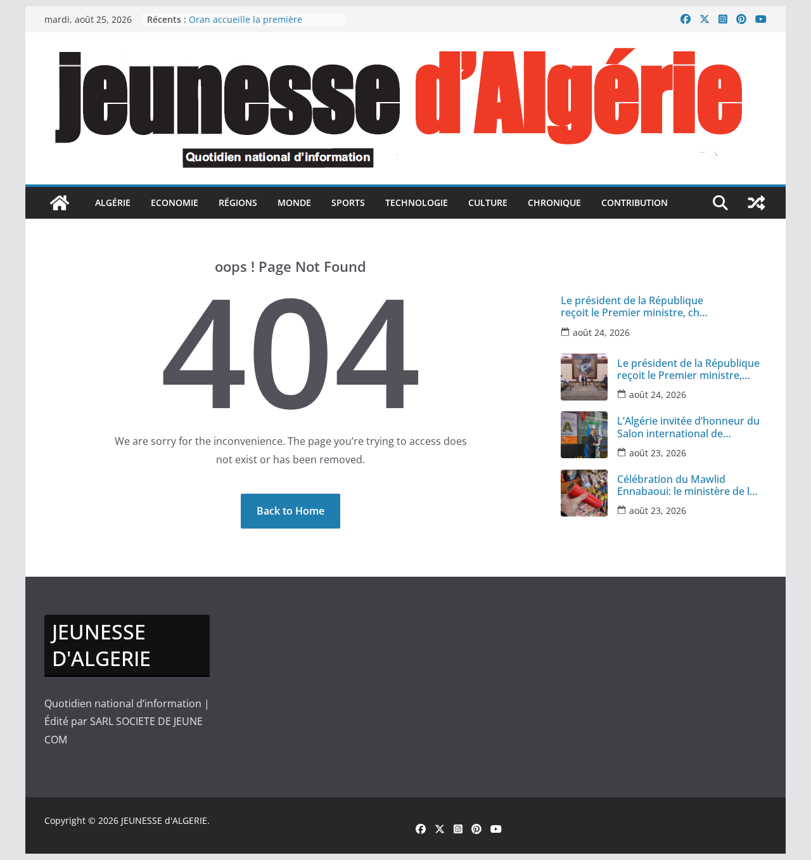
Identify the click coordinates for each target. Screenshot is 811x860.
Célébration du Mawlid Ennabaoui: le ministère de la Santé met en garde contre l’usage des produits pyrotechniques (686, 485)
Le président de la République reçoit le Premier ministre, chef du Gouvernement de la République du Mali (635, 307)
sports (348, 202)
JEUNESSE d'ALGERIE (164, 820)
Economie (174, 202)
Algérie (113, 202)
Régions (238, 202)
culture (488, 202)
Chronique (554, 202)
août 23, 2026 (657, 453)
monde (294, 202)
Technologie (416, 202)
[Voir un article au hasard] (756, 203)
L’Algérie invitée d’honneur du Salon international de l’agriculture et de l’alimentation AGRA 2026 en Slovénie (688, 427)
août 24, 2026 (601, 332)
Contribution (634, 202)
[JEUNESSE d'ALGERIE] (59, 203)
